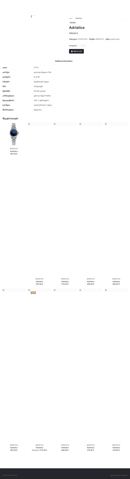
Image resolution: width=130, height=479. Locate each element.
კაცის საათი (115, 39)
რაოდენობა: (73, 45)
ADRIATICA (114, 15)
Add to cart (14, 156)
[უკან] (120, 18)
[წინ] (125, 18)
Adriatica (114, 13)
